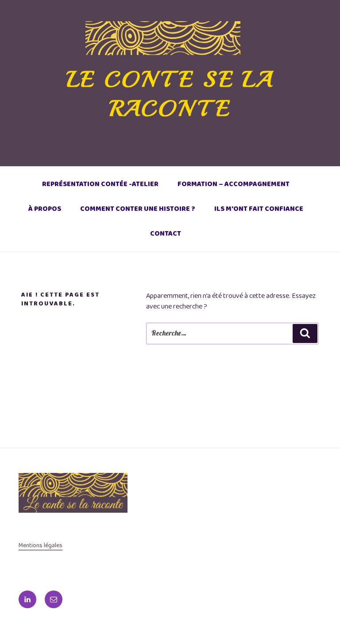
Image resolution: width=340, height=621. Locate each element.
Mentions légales (40, 545)
